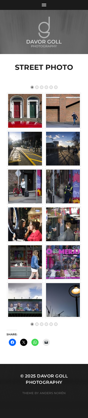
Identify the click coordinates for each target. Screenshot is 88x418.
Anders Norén (53, 393)
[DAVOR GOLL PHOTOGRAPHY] (44, 32)
